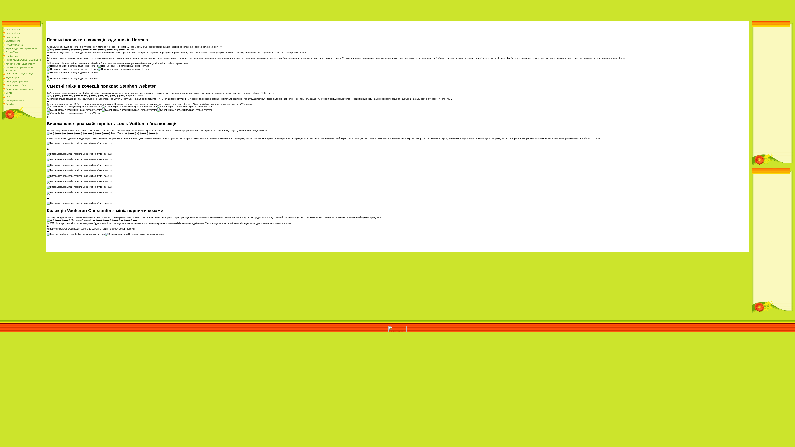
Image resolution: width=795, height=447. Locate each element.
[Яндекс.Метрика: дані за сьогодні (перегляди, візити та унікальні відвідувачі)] (397, 329)
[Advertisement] (75, 9)
